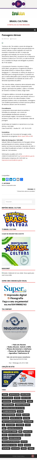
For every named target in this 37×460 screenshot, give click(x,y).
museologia (27, 431)
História (26, 418)
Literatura (20, 425)
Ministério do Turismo (10, 431)
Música (5, 438)
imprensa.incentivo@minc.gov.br (12, 160)
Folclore (5, 418)
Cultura (20, 411)
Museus (27, 435)
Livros (28, 425)
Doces (18, 415)
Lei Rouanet (10, 425)
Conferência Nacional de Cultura (13, 408)
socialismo (6, 448)
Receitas (27, 445)
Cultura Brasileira (8, 415)
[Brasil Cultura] (18, 17)
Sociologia (15, 448)
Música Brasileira (14, 438)
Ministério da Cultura (15, 428)
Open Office (25, 136)
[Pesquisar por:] (19, 201)
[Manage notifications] (32, 456)
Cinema (30, 401)
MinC (4, 428)
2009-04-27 (6, 39)
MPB (20, 431)
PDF (32, 136)
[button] (35, 30)
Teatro (23, 448)
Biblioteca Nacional (19, 401)
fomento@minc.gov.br (27, 156)
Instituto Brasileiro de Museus (12, 421)
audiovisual (6, 401)
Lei (3, 425)
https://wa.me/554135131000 (18, 359)
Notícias (24, 442)
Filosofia (26, 415)
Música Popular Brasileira (11, 442)
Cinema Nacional (8, 404)
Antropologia (14, 394)
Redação (14, 39)
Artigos (17, 398)
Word (19, 136)
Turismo (30, 448)
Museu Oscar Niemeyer (16, 435)
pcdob (20, 445)
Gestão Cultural (16, 418)
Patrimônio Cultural (9, 445)
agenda (5, 394)
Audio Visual (26, 398)
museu (5, 435)
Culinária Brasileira (9, 411)
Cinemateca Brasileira (22, 404)
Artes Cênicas (25, 394)
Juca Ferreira (28, 421)
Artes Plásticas (7, 398)
